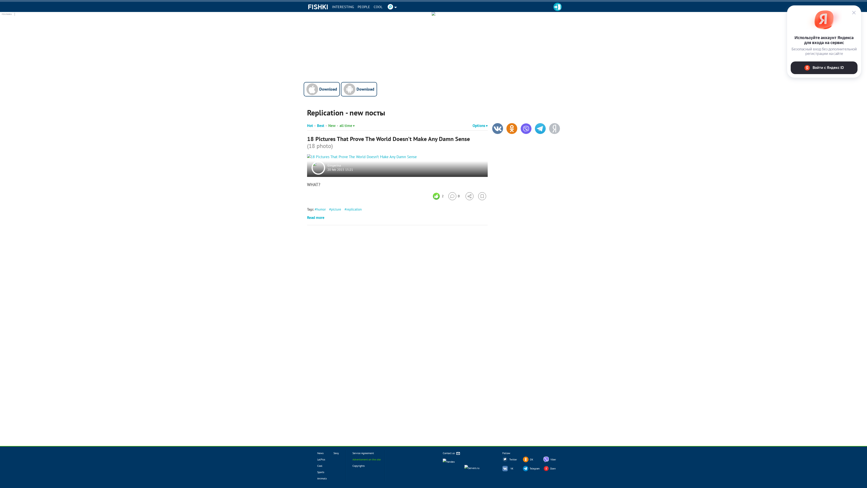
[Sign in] (557, 7)
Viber (553, 459)
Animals (322, 478)
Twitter (513, 459)
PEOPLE (364, 7)
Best (320, 125)
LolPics (321, 459)
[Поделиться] (469, 196)
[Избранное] (482, 196)
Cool (378, 7)
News (320, 453)
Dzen (553, 468)
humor (321, 209)
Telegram (535, 468)
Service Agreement (363, 453)
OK (531, 459)
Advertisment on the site (366, 459)
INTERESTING (343, 7)
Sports (320, 472)
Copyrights (358, 465)
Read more (315, 217)
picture (336, 209)
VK (511, 468)
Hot (310, 125)
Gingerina (334, 165)
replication (354, 209)
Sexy (336, 453)
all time (346, 125)
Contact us (449, 453)
